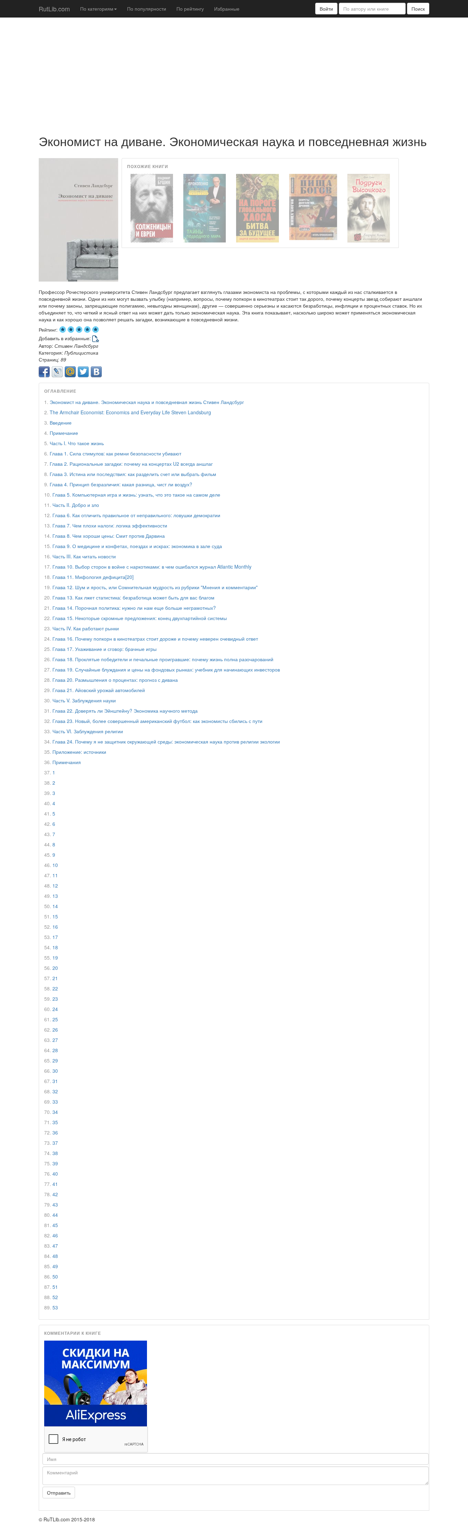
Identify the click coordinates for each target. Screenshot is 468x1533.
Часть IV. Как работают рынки (85, 628)
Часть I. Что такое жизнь (77, 443)
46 (55, 1235)
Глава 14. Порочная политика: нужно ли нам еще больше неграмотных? (134, 607)
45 (55, 1225)
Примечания (66, 762)
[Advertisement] (234, 72)
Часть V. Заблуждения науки (84, 700)
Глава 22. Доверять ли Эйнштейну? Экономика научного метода (125, 710)
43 (55, 1204)
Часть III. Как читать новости (84, 556)
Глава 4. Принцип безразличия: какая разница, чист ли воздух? (121, 484)
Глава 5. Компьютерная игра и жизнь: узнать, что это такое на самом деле (136, 494)
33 (55, 1101)
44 (55, 1214)
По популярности (146, 8)
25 (55, 1019)
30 (55, 1070)
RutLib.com (54, 8)
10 (55, 864)
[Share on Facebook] (44, 371)
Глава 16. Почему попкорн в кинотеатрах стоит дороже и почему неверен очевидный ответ (155, 638)
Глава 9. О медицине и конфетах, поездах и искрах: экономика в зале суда (137, 546)
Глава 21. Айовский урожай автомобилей (98, 690)
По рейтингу (190, 8)
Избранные (226, 8)
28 (55, 1050)
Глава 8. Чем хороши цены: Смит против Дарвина (108, 535)
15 (55, 916)
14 (55, 906)
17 (55, 937)
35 (55, 1122)
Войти (326, 8)
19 (55, 957)
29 (55, 1060)
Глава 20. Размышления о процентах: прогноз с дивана (115, 679)
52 (55, 1297)
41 (55, 1183)
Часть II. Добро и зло (75, 504)
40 (55, 1173)
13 (55, 895)
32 (55, 1091)
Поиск (418, 8)
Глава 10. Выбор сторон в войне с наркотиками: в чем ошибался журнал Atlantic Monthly (151, 566)
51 (55, 1286)
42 (55, 1194)
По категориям (96, 8)
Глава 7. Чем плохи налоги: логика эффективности (109, 525)
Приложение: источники (79, 751)
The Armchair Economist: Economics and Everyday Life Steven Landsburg (130, 412)
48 (55, 1255)
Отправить (59, 1492)
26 (55, 1029)
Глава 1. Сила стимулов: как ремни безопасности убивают (115, 453)
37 (55, 1142)
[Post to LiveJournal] (57, 371)
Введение (61, 422)
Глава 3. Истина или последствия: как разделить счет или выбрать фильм (133, 474)
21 (55, 978)
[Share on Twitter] (83, 371)
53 (55, 1307)
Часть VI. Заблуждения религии (87, 731)
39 (55, 1163)
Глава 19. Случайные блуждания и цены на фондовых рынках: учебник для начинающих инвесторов (166, 669)
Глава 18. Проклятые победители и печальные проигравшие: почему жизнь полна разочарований (162, 659)
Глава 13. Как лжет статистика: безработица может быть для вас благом (133, 597)
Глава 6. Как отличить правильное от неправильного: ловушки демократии (136, 515)
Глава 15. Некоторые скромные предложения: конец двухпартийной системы (139, 618)
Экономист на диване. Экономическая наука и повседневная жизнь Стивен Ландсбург (147, 402)
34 (55, 1111)
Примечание (64, 432)
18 (55, 947)
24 (55, 1009)
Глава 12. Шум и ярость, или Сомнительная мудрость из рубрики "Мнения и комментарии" (155, 587)
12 (55, 885)
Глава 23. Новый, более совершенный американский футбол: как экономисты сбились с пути (157, 720)
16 (55, 926)
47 (55, 1245)
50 (55, 1276)
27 (55, 1039)
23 (55, 998)
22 (55, 988)
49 (55, 1266)
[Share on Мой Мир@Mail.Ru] (70, 371)
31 (55, 1081)
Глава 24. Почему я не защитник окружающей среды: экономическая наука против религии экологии (166, 741)
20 (55, 967)
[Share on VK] (96, 371)
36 (55, 1132)
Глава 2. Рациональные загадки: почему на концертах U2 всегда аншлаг (131, 463)
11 (55, 875)
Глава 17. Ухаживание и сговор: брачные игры (104, 648)
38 (55, 1153)
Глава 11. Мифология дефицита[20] (93, 576)
